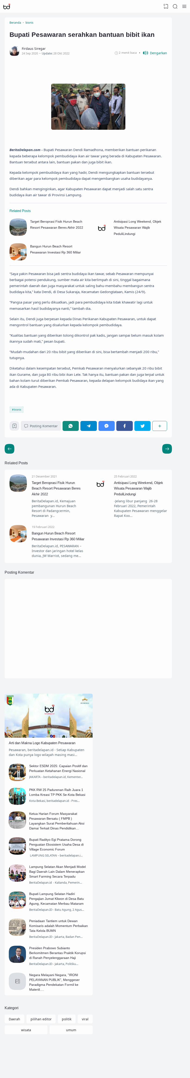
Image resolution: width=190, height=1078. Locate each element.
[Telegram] (88, 426)
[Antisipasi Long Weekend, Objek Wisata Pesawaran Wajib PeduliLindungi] (102, 234)
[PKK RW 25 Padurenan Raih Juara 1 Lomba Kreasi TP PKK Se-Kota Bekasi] (17, 803)
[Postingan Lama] (9, 449)
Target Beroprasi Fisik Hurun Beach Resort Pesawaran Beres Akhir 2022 (56, 488)
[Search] (175, 6)
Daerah (14, 1019)
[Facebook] (124, 426)
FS (165, 1069)
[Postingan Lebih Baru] (167, 449)
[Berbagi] (159, 426)
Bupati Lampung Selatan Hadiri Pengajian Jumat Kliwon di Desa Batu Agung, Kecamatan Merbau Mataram (56, 898)
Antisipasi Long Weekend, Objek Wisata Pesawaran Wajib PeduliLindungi (137, 228)
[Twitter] (142, 426)
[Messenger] (106, 426)
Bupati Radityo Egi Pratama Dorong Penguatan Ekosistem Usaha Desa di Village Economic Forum (56, 844)
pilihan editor (41, 1019)
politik (66, 1019)
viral (85, 1019)
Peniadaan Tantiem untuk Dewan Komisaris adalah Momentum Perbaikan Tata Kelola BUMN (58, 926)
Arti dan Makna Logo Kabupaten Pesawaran (42, 743)
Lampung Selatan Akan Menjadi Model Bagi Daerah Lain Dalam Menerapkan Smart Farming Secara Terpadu (57, 871)
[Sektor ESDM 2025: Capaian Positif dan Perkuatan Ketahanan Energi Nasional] (17, 780)
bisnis (17, 409)
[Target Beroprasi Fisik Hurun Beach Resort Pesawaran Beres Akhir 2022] (18, 234)
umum (71, 1030)
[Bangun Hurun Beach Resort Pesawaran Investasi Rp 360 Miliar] (18, 259)
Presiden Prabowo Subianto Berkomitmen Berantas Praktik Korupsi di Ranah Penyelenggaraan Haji (57, 953)
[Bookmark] (14, 427)
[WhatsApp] (71, 426)
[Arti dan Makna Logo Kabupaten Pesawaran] (49, 736)
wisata (26, 1030)
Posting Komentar (44, 426)
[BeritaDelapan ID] (6, 6)
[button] (153, 53)
